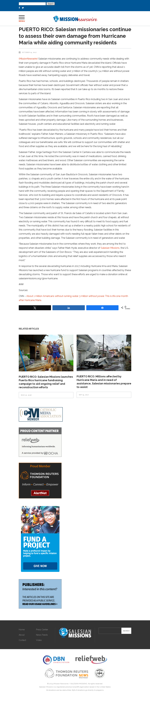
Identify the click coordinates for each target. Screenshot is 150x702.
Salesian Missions (110, 247)
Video (39, 640)
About (21, 635)
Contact (22, 640)
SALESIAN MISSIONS (78, 684)
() (28, 58)
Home (22, 629)
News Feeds (42, 635)
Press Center (42, 629)
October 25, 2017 (29, 52)
